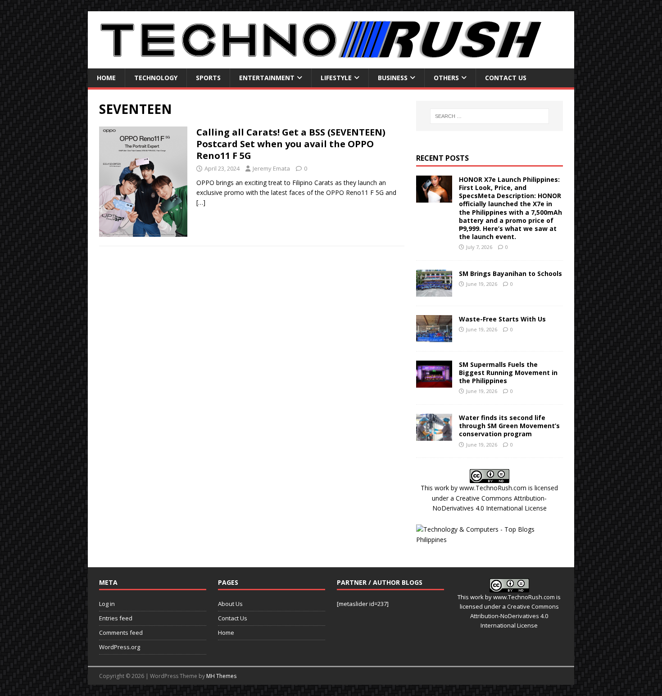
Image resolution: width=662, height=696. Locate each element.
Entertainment (267, 77)
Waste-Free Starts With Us (502, 319)
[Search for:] (489, 116)
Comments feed (121, 632)
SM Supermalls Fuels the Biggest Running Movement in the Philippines (508, 372)
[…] (200, 202)
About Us (230, 604)
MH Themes (221, 676)
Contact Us (505, 77)
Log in (107, 604)
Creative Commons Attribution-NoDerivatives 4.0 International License (514, 615)
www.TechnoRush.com (492, 488)
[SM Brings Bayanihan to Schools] (434, 291)
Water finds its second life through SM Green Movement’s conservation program (509, 425)
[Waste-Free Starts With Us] (434, 336)
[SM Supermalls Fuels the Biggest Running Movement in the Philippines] (434, 382)
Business (393, 77)
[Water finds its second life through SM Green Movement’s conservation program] (434, 435)
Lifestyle (336, 77)
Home (106, 77)
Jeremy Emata (271, 168)
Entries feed (115, 618)
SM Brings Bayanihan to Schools (510, 273)
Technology (155, 77)
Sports (208, 77)
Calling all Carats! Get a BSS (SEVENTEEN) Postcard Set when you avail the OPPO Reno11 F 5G (290, 144)
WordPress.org (119, 647)
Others (446, 77)
